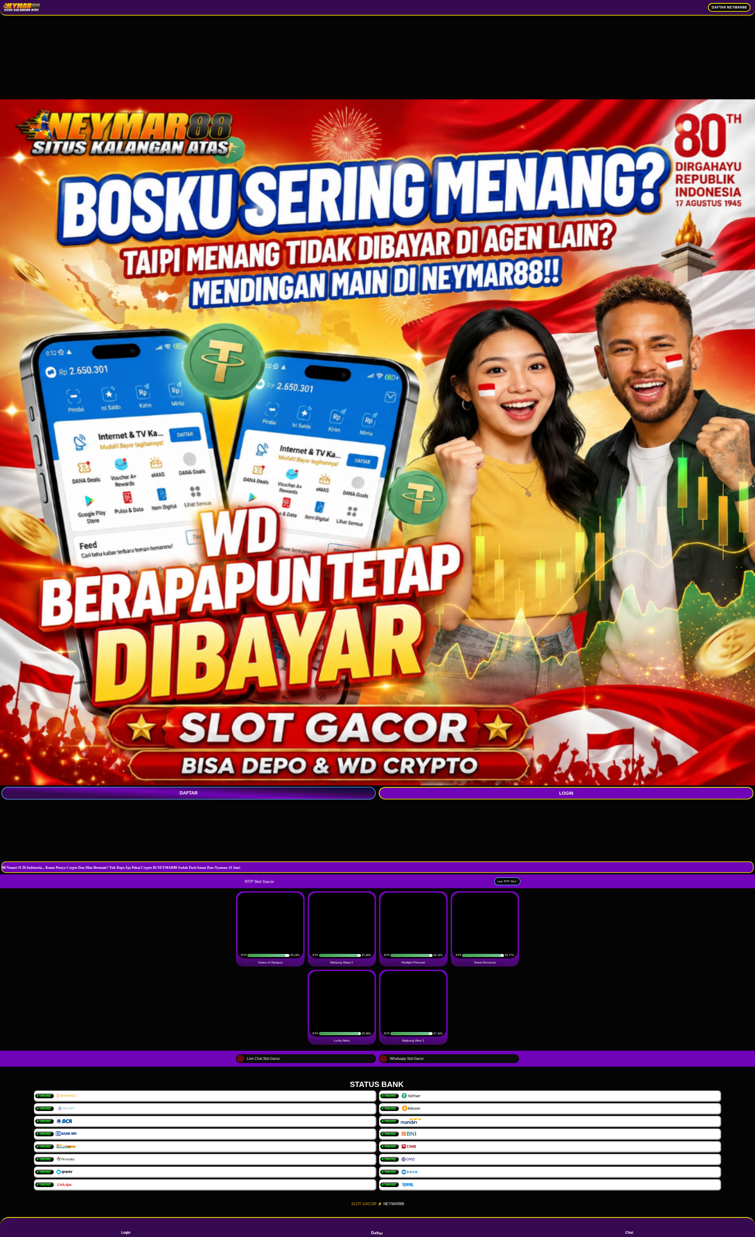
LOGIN (566, 793)
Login (125, 1233)
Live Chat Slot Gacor (263, 1059)
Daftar (377, 1233)
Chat (629, 1233)
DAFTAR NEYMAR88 (729, 7)
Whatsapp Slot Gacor (407, 1059)
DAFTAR (189, 792)
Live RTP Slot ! (507, 881)
